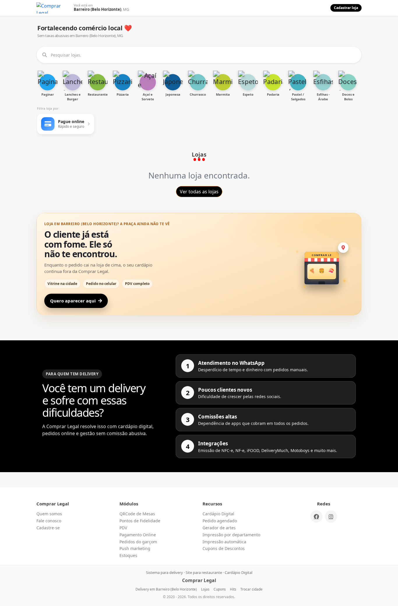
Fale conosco (48, 520)
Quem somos (49, 513)
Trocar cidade (251, 589)
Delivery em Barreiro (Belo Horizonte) (166, 589)
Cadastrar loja (346, 7)
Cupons (220, 589)
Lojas (205, 589)
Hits (233, 589)
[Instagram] (331, 516)
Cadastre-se (48, 527)
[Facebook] (316, 516)
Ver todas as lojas (199, 191)
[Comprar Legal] (53, 8)
